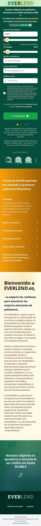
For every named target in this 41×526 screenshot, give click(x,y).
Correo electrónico (10, 66)
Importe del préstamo (11, 30)
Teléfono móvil (9, 76)
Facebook (30, 506)
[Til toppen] (20, 475)
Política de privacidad (15, 506)
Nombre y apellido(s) (11, 56)
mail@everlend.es (23, 523)
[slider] (7, 40)
